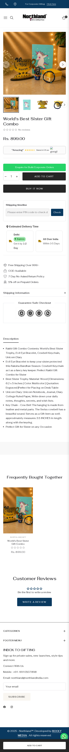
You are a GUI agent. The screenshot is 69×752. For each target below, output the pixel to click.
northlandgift (18, 537)
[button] (10, 129)
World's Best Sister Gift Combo (18, 542)
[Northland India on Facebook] (5, 707)
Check (57, 212)
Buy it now (34, 188)
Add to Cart (34, 745)
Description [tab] (11, 338)
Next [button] (62, 64)
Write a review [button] (34, 602)
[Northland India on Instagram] (12, 707)
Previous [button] (6, 64)
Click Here (51, 4)
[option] (34, 63)
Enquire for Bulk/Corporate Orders (34, 167)
